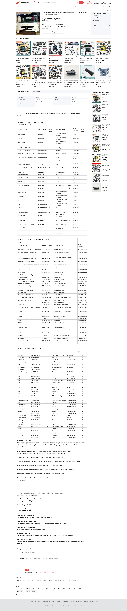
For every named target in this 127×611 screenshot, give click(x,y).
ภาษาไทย (85, 602)
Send (27, 569)
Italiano (57, 602)
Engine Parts (19, 588)
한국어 (74, 602)
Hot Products (31, 601)
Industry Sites (72, 601)
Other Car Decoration (20, 580)
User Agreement (71, 605)
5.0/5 (97, 17)
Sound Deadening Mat (59, 580)
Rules (110, 6)
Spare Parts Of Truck (78, 588)
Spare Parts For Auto (37, 588)
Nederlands (66, 602)
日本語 (78, 602)
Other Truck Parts (30, 580)
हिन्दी (81, 602)
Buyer (81, 6)
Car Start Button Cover (71, 580)
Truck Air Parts (20, 591)
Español (36, 602)
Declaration (77, 605)
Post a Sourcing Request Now (47, 572)
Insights (97, 601)
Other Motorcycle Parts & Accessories (44, 580)
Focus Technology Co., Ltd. (55, 605)
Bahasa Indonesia (100, 602)
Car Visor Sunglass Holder (21, 581)
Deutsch (61, 602)
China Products (37, 601)
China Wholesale (58, 601)
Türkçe (89, 602)
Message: (22, 558)
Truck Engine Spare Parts (31, 591)
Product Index (86, 601)
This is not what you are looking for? (32, 572)
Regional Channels (79, 601)
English (32, 602)
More (94, 28)
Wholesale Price (65, 601)
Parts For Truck (57, 588)
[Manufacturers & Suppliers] (23, 2)
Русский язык (51, 602)
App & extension (95, 6)
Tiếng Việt (94, 602)
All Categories (20, 6)
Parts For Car (27, 588)
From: (22, 552)
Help (87, 6)
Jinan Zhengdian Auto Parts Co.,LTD (101, 13)
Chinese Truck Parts (67, 588)
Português (41, 602)
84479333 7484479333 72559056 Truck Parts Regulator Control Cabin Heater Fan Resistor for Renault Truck (106, 184)
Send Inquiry (53, 32)
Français (46, 602)
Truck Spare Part (48, 588)
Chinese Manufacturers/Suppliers (48, 601)
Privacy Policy (83, 605)
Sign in (109, 3)
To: (23, 555)
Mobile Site (92, 601)
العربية (70, 602)
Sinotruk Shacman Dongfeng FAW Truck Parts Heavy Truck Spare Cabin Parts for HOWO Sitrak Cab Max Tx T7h (106, 135)
